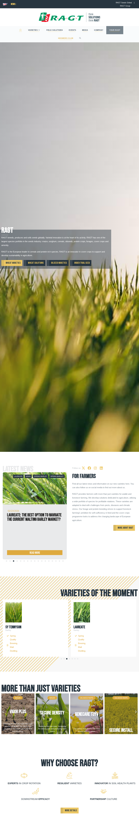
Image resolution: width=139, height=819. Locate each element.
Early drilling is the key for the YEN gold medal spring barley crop (33, 517)
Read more (35, 553)
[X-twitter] (83, 468)
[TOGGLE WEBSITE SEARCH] (80, 38)
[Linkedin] (101, 468)
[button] (61, 658)
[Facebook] (89, 468)
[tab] (6, 561)
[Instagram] (95, 468)
